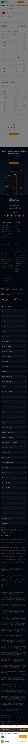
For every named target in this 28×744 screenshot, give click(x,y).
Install (23, 736)
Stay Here (23, 741)
